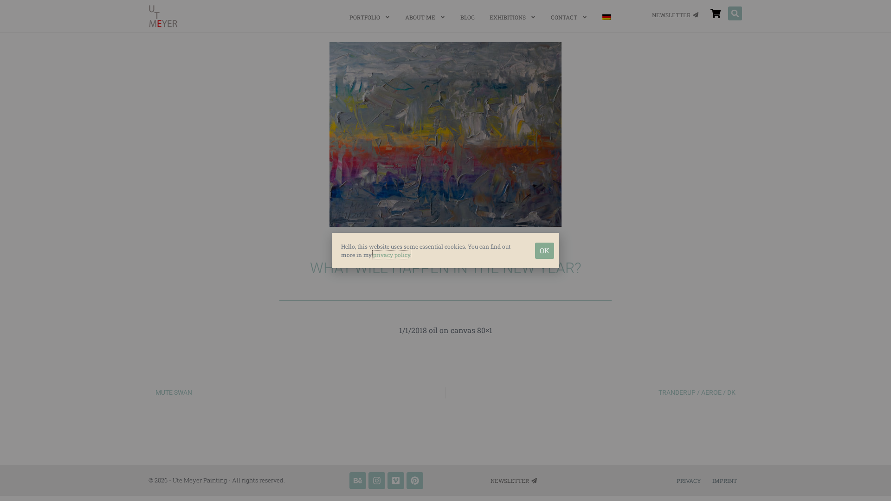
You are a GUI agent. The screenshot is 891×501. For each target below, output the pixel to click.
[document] (445, 250)
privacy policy (391, 254)
